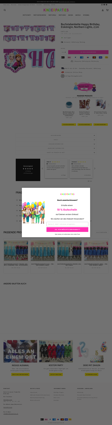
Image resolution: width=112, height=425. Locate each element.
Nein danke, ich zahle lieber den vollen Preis (67, 234)
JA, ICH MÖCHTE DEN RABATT (67, 230)
